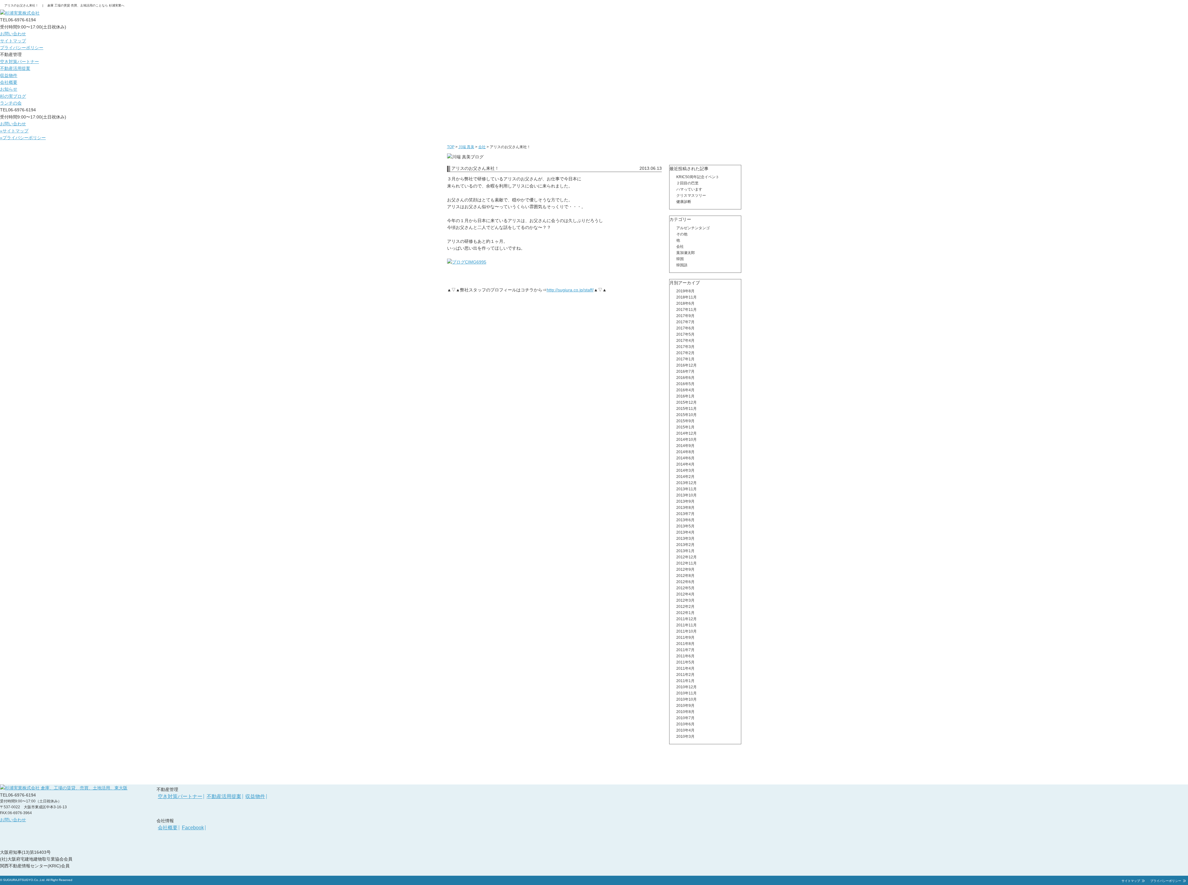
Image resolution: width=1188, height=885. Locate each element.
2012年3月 (685, 600)
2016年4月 (685, 390)
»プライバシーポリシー (23, 137)
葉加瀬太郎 (685, 253)
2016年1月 (685, 396)
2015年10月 (686, 415)
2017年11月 (686, 309)
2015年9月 (685, 421)
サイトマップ (13, 40)
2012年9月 (685, 569)
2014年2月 (685, 477)
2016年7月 (685, 371)
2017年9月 (685, 316)
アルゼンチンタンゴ (693, 228)
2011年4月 (685, 668)
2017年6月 (685, 328)
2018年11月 (686, 297)
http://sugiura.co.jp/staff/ (570, 289)
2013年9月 (685, 501)
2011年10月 (686, 631)
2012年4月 (685, 594)
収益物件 (8, 75)
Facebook (193, 827)
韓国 (680, 259)
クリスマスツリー (691, 195)
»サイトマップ (14, 130)
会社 (482, 147)
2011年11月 (686, 625)
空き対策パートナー (19, 61)
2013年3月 (685, 538)
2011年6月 (685, 656)
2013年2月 (685, 545)
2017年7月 (685, 322)
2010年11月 (686, 693)
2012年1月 (685, 613)
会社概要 (8, 82)
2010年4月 (685, 730)
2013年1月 (685, 551)
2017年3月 (685, 347)
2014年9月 (685, 446)
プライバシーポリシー (21, 47)
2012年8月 (685, 576)
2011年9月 (685, 637)
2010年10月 (686, 699)
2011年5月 (685, 662)
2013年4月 (685, 532)
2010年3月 (685, 736)
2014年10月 (686, 439)
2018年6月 (685, 303)
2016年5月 (685, 384)
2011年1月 (685, 681)
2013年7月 (685, 514)
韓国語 (681, 265)
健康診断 (683, 202)
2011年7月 (685, 650)
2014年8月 (685, 452)
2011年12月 (686, 619)
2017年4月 (685, 340)
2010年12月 (686, 687)
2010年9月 (685, 705)
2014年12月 (686, 433)
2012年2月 (685, 606)
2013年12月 (686, 483)
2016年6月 (685, 378)
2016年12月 (686, 365)
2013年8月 (685, 507)
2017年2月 (685, 353)
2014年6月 (685, 458)
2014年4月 (685, 464)
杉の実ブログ (13, 96)
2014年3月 (685, 470)
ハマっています (689, 189)
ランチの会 (11, 103)
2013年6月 (685, 520)
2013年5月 (685, 526)
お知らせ (8, 89)
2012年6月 (685, 582)
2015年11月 (686, 408)
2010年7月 (685, 718)
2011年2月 (685, 674)
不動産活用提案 (15, 68)
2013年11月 (686, 489)
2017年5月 (685, 334)
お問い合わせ (13, 33)
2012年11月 (686, 563)
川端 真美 (466, 147)
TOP (450, 147)
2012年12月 (686, 557)
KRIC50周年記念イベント (697, 177)
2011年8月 (685, 644)
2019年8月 (685, 291)
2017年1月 (685, 359)
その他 (681, 234)
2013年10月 (686, 495)
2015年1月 (685, 427)
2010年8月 (685, 712)
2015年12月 (686, 402)
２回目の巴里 (687, 183)
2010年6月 (685, 724)
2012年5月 (685, 588)
